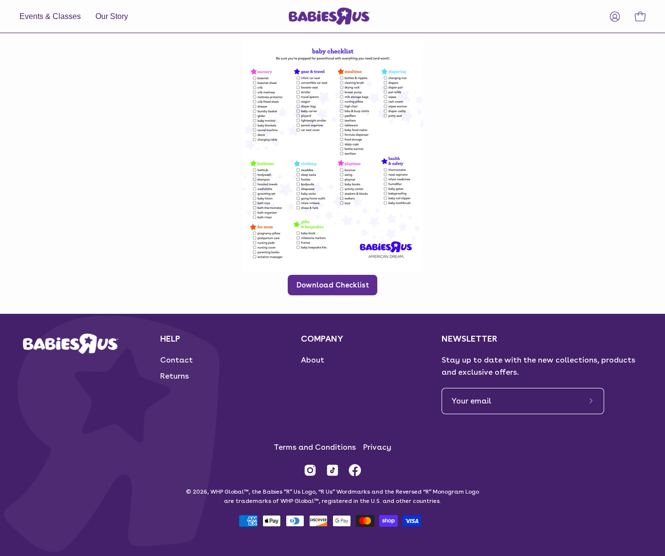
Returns (174, 376)
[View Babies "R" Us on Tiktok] (332, 470)
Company (322, 338)
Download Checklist (332, 285)
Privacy (377, 447)
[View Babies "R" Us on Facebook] (355, 470)
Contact (176, 359)
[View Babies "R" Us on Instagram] (310, 470)
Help (170, 338)
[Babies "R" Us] (330, 16)
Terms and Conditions (315, 447)
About (312, 359)
